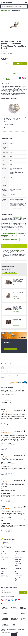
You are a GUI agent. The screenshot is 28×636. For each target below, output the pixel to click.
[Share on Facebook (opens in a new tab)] (6, 449)
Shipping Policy (18, 557)
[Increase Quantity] (10, 63)
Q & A (16, 582)
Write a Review (14, 404)
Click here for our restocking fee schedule (11, 233)
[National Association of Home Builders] (14, 624)
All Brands (3, 554)
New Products (4, 556)
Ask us (15, 74)
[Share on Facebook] (20, 78)
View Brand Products (10, 348)
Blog (16, 571)
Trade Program (18, 577)
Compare (17, 78)
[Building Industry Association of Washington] (5, 624)
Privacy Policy (4, 632)
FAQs (16, 580)
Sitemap (16, 632)
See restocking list (17, 217)
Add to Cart (19, 63)
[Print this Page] (25, 78)
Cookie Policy (11, 632)
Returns (16, 565)
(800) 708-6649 (5, 542)
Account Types (18, 575)
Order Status (18, 563)
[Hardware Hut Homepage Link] (6, 2)
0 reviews (11, 51)
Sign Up (16, 556)
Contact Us (17, 561)
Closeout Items (5, 557)
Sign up (23, 592)
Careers (3, 573)
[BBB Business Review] (5, 619)
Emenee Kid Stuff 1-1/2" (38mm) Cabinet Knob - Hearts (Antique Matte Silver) (13, 120)
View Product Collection (10, 272)
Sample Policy (18, 559)
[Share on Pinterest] (22, 78)
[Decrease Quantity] (2, 63)
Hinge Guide (18, 579)
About (2, 571)
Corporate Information (6, 577)
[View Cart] (22, 2)
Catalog (16, 573)
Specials (3, 559)
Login (16, 554)
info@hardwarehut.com (6, 543)
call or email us (4, 235)
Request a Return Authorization (10, 239)
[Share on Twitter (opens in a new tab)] (9, 449)
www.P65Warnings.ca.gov (16, 208)
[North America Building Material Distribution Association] (14, 619)
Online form (16, 250)
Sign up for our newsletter (7, 590)
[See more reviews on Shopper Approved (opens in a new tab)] (11, 449)
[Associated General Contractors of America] (23, 619)
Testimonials (4, 575)
